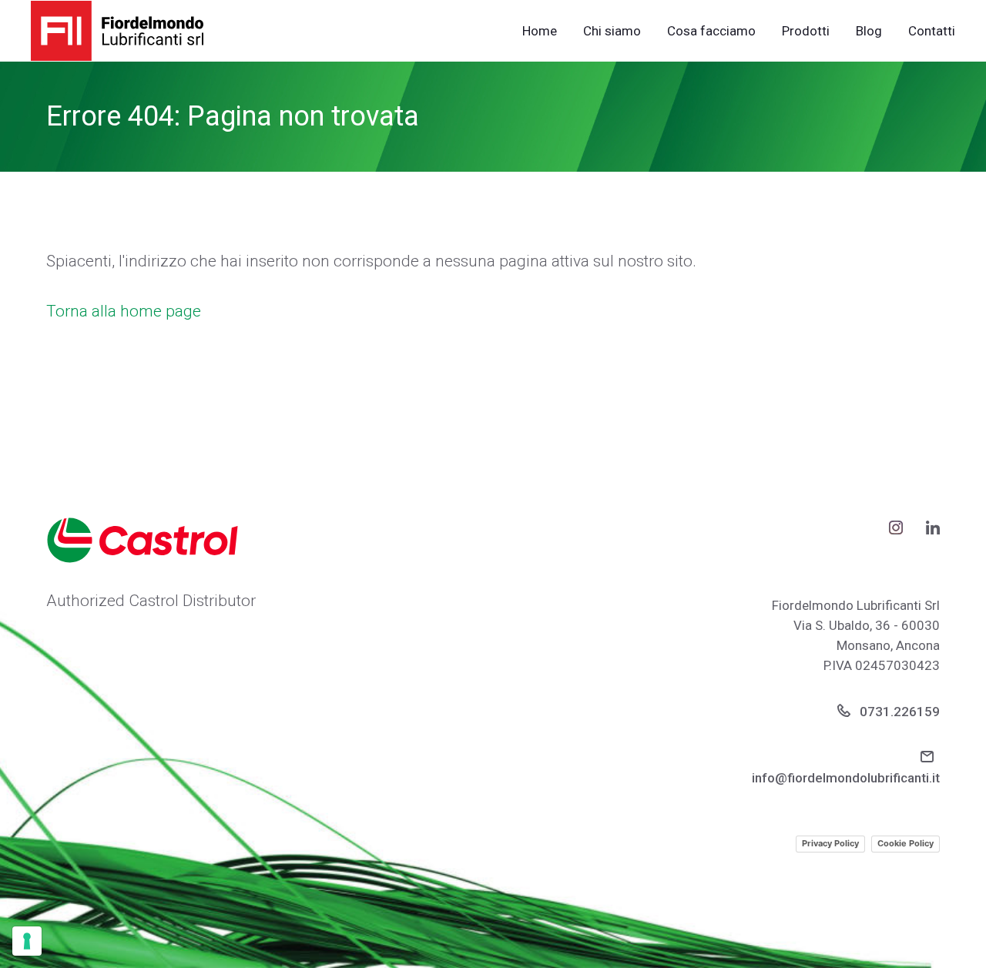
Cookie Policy (905, 843)
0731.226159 (898, 711)
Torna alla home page (123, 311)
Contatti (931, 31)
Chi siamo (612, 31)
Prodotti (806, 31)
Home (539, 31)
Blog (869, 31)
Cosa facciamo (711, 31)
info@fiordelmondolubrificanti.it (846, 777)
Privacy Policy (830, 843)
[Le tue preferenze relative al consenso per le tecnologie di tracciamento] (27, 941)
